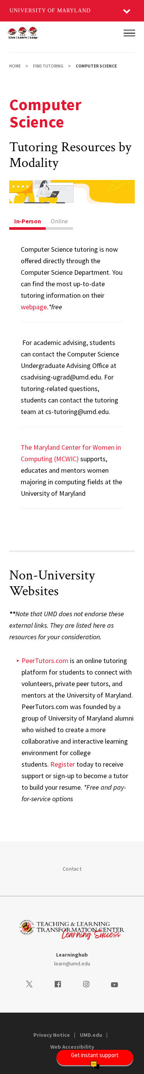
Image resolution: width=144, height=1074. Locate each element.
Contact (72, 868)
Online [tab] (59, 221)
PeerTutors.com (45, 660)
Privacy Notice (51, 1034)
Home (15, 66)
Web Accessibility (72, 1046)
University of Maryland (50, 10)
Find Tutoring (48, 66)
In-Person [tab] (27, 221)
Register (62, 764)
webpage (34, 306)
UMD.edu (91, 1034)
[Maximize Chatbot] (133, 415)
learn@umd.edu (72, 963)
